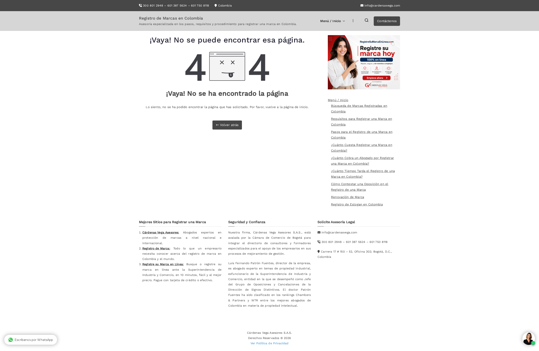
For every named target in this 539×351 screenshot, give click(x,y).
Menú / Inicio (330, 21)
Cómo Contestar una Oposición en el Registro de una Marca (359, 187)
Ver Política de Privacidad (270, 343)
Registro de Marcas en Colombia (171, 18)
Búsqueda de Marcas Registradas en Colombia (359, 108)
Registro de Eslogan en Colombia (357, 204)
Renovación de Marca (347, 197)
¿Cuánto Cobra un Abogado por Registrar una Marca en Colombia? (362, 161)
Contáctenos (387, 21)
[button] (343, 21)
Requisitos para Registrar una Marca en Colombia (361, 121)
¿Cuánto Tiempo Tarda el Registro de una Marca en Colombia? (363, 174)
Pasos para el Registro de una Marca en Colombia (361, 134)
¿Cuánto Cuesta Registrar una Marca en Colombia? (361, 147)
